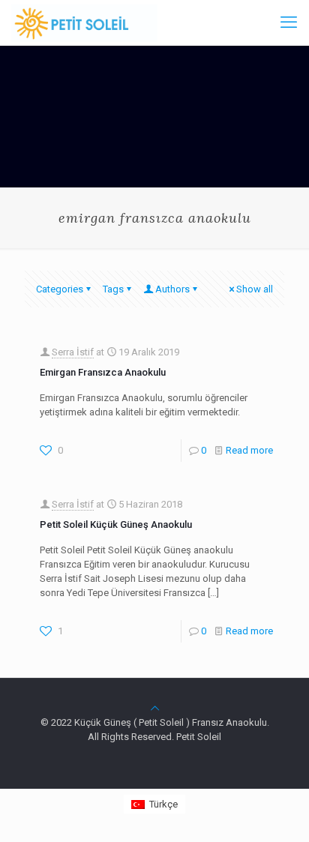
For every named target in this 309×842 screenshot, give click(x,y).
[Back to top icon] (155, 708)
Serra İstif (73, 352)
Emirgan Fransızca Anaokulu (103, 372)
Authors (172, 289)
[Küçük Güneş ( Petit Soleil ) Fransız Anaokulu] (84, 22)
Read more (249, 450)
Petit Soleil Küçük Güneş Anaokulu (116, 524)
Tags (113, 289)
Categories (59, 289)
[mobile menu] (289, 22)
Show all (254, 289)
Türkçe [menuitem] (163, 804)
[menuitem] (154, 804)
